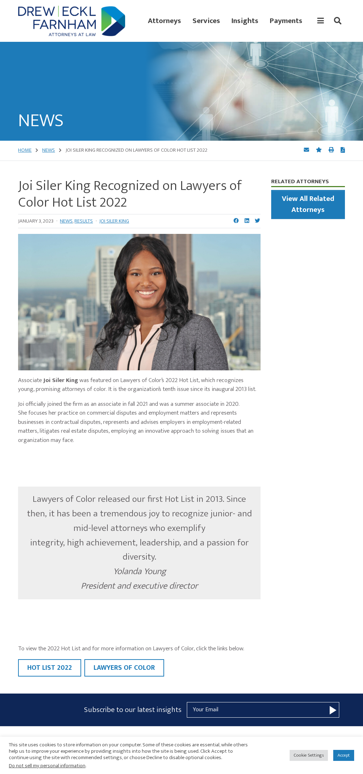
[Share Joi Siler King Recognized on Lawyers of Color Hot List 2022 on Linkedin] (247, 221)
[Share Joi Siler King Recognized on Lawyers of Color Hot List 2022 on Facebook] (236, 221)
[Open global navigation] (321, 20)
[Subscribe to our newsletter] (333, 710)
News (66, 221)
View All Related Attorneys (308, 204)
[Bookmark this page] (319, 150)
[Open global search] (337, 20)
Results (83, 221)
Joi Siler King (114, 221)
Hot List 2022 (49, 667)
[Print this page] (332, 150)
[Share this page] (307, 150)
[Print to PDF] (343, 150)
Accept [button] (343, 755)
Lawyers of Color (124, 667)
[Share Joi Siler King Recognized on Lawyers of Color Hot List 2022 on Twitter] (257, 221)
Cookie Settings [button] (309, 755)
